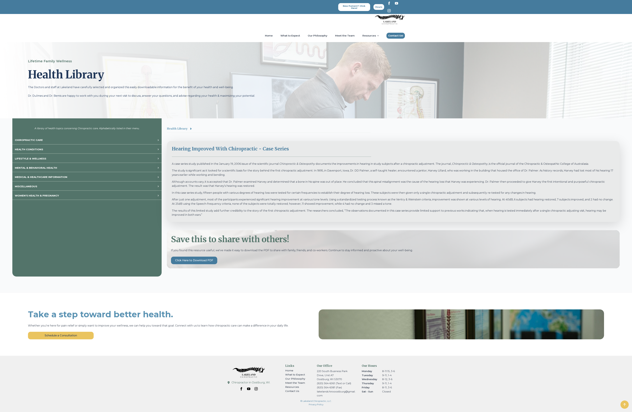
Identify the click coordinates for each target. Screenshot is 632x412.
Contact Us (292, 391)
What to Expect (290, 35)
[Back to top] (624, 404)
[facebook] (389, 3)
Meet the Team (345, 35)
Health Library (177, 128)
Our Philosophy (317, 35)
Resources (369, 35)
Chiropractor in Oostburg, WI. (251, 382)
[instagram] (389, 10)
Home (269, 35)
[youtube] (396, 3)
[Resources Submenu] (379, 35)
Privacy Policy (316, 404)
